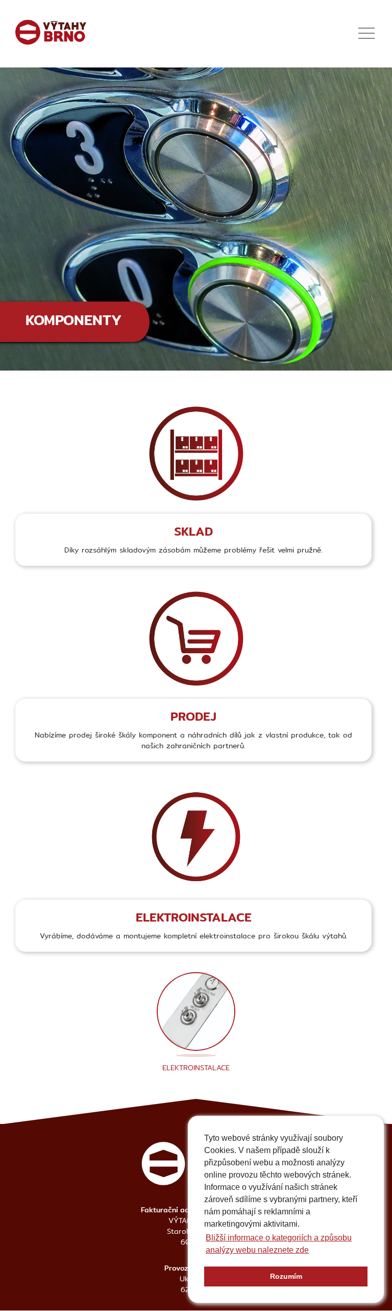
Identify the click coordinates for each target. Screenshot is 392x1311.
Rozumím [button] (286, 1276)
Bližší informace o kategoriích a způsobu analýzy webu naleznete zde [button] (279, 1243)
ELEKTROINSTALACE (196, 1067)
